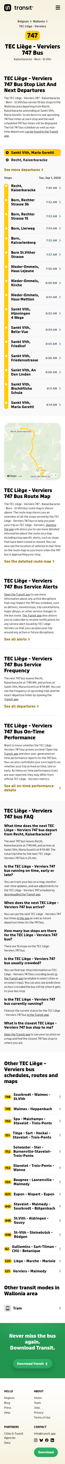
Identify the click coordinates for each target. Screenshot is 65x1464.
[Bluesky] (41, 1440)
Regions (9, 1398)
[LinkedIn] (52, 1440)
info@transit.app (44, 1433)
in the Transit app (38, 1015)
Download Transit (30, 1363)
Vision (38, 1398)
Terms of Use (42, 1417)
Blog (7, 1403)
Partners (11, 1427)
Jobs (37, 1407)
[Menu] (58, 8)
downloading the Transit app (22, 894)
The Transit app (32, 615)
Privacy (39, 1412)
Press (7, 1407)
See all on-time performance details (29, 788)
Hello (8, 1391)
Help (7, 1412)
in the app (23, 918)
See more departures (22, 170)
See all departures (20, 706)
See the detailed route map (27, 561)
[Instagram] (35, 1440)
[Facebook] (47, 1440)
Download (46, 1452)
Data (7, 1442)
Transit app (11, 699)
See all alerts (15, 639)
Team (37, 1403)
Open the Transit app (17, 594)
